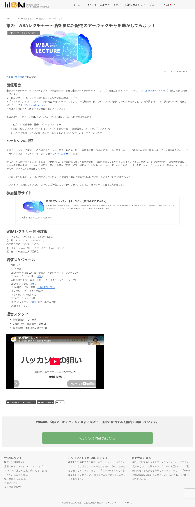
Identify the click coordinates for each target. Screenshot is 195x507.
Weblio (28, 105)
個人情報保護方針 (13, 487)
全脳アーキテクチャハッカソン (22, 402)
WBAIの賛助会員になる (97, 438)
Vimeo (9, 76)
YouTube (20, 76)
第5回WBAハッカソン (156, 90)
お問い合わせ (11, 482)
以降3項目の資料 (46, 287)
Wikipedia (38, 105)
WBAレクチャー (47, 402)
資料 (39, 276)
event (61, 402)
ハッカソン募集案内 (60, 153)
